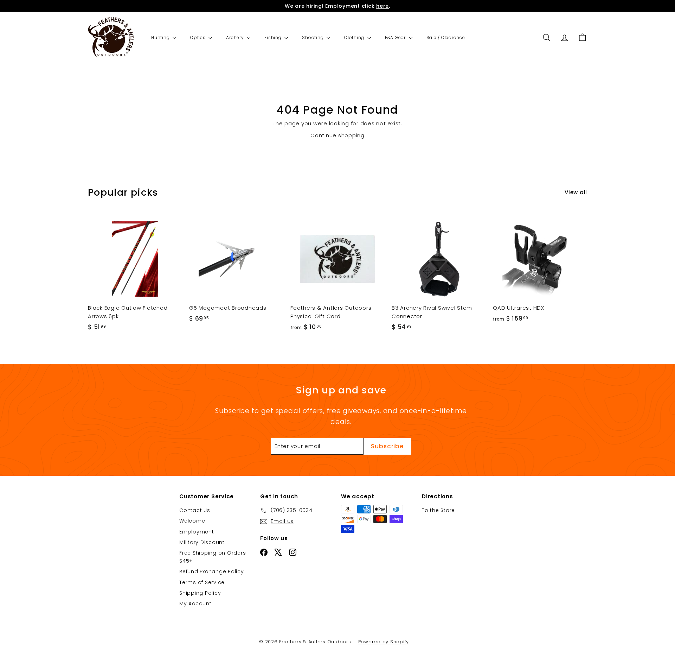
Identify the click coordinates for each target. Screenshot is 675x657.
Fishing (273, 37)
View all (576, 192)
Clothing (355, 37)
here (382, 6)
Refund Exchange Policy (211, 571)
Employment (196, 531)
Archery (235, 37)
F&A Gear (396, 37)
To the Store (438, 510)
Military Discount (202, 542)
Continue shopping (337, 135)
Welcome (192, 520)
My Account (195, 603)
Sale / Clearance (445, 37)
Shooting (313, 37)
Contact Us (194, 510)
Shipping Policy (200, 592)
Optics (198, 37)
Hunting (161, 37)
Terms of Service (202, 582)
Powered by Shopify (383, 641)
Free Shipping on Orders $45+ (212, 556)
